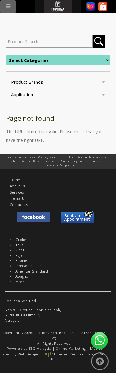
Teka (19, 245)
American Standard (31, 271)
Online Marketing (71, 348)
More (19, 281)
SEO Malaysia (40, 348)
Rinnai (20, 250)
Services (17, 192)
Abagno (21, 276)
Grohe (20, 239)
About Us (17, 186)
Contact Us (19, 204)
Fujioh (20, 255)
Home (15, 179)
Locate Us (18, 198)
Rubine (21, 260)
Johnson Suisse (28, 265)
